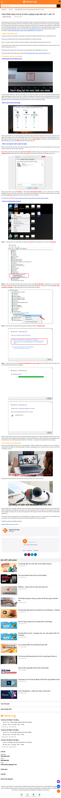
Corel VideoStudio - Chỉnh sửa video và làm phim (34, 691)
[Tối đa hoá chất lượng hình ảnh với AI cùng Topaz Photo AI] (9, 659)
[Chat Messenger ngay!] (58, 781)
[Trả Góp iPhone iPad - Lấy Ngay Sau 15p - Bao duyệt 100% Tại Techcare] (9, 636)
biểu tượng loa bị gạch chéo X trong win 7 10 (38, 53)
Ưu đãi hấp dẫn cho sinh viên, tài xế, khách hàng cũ (35, 564)
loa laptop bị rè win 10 (35, 29)
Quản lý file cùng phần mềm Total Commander (33, 668)
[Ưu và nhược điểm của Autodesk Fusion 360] (9, 648)
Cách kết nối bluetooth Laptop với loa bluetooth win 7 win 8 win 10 (25, 30)
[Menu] (2, 2)
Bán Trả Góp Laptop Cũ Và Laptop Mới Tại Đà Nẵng (35, 622)
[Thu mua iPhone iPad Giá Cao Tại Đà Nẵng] (9, 579)
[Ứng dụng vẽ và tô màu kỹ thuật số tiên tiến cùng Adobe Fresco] (9, 683)
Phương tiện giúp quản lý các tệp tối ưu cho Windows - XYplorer (39, 610)
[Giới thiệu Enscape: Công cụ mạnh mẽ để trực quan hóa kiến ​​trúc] (9, 602)
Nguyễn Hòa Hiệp (7, 16)
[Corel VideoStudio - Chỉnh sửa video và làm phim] (9, 694)
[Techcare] (29, 2)
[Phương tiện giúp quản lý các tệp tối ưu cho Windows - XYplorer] (9, 613)
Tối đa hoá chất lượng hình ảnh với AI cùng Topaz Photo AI (37, 656)
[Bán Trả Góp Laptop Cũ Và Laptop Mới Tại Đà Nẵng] (9, 625)
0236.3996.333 (12, 727)
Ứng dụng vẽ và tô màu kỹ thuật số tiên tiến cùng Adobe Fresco (39, 679)
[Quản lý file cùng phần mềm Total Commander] (9, 671)
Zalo (58, 786)
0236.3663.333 (12, 737)
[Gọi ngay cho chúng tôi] (58, 791)
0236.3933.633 (12, 747)
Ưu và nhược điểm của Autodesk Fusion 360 (32, 645)
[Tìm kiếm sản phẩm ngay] (58, 5)
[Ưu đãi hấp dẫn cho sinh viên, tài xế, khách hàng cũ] (9, 567)
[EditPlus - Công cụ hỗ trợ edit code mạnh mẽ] (9, 590)
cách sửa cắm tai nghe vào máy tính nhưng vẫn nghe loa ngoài (31, 198)
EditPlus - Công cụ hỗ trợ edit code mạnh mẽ (33, 587)
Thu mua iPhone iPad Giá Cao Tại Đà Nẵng (32, 575)
